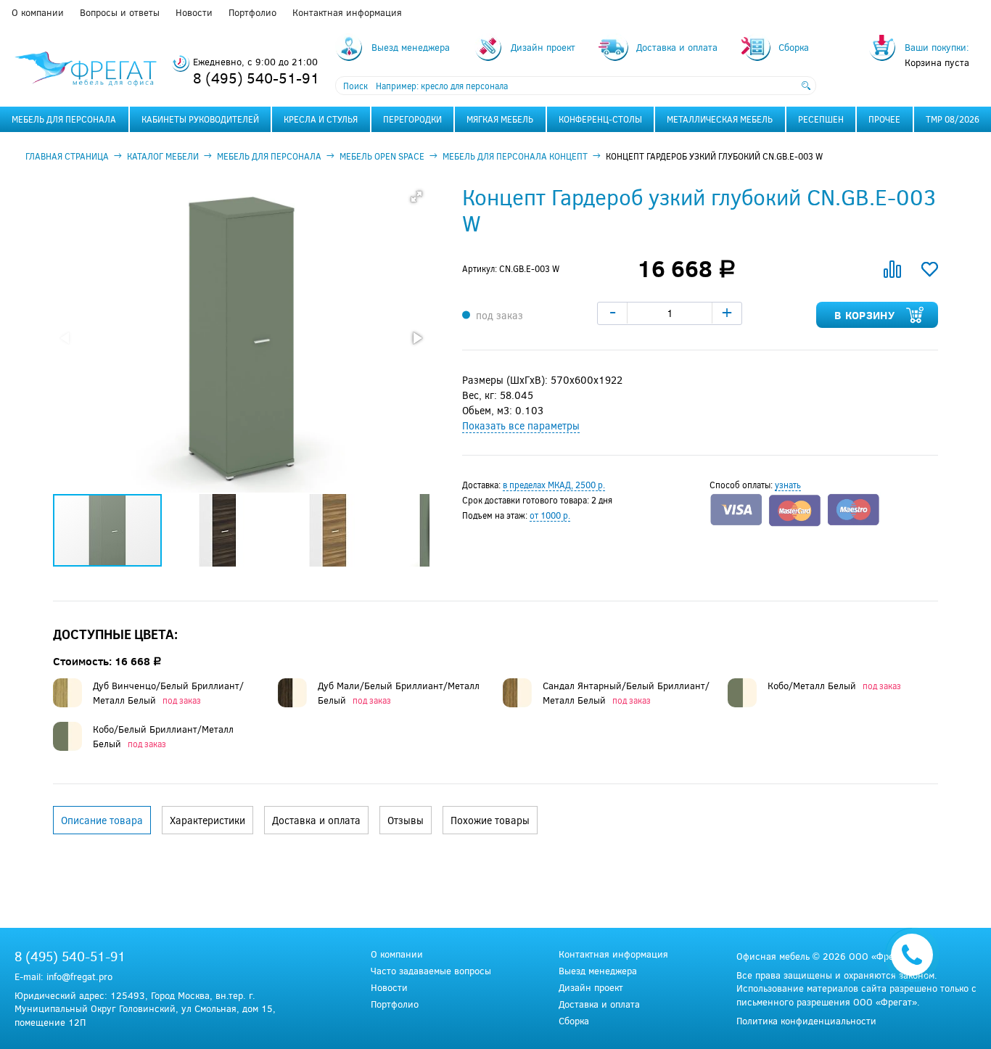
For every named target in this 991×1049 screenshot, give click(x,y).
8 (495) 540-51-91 (256, 77)
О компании (38, 12)
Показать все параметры (521, 425)
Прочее (884, 119)
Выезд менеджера (598, 971)
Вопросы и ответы (120, 12)
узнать (788, 484)
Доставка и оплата (599, 1004)
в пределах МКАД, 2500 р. (554, 484)
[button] (416, 196)
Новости (194, 12)
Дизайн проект (591, 987)
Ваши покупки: (937, 47)
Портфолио (252, 12)
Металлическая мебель (720, 119)
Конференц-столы (600, 119)
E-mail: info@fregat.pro (63, 976)
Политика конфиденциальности (806, 1020)
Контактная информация (347, 12)
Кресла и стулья (321, 119)
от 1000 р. (550, 515)
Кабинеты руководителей (200, 119)
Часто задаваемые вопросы (431, 971)
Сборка (574, 1021)
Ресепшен (821, 119)
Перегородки (412, 119)
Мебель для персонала (64, 119)
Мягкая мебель (499, 119)
